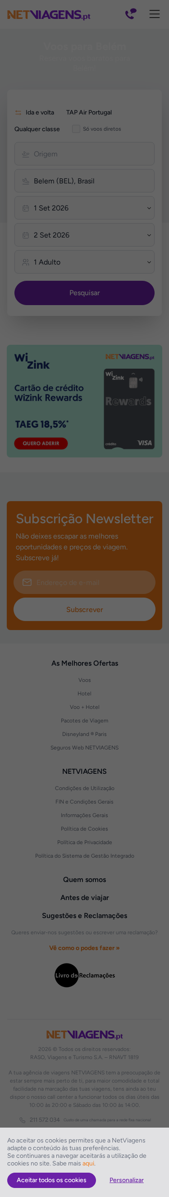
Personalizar (127, 1180)
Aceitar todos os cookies (52, 1180)
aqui (88, 1163)
